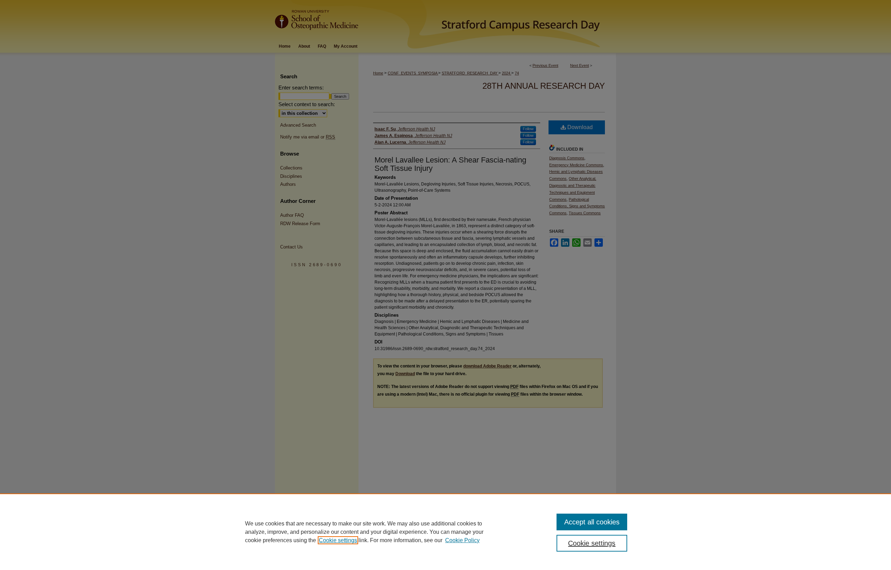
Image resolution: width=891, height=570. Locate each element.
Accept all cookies (592, 522)
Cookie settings (338, 540)
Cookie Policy (462, 540)
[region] (445, 531)
